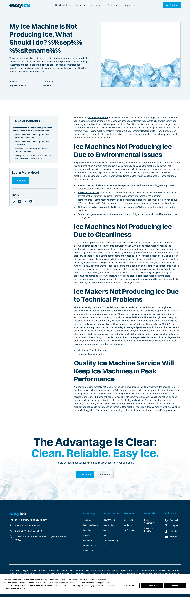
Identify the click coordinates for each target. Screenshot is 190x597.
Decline (152, 585)
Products (112, 5)
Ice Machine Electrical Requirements (96, 185)
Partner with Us (89, 545)
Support (128, 5)
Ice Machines (129, 520)
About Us (87, 520)
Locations (87, 530)
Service (106, 530)
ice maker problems (98, 117)
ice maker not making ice (151, 203)
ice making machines (98, 272)
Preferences (129, 585)
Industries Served (90, 525)
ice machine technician (137, 262)
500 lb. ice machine (157, 327)
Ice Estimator (129, 530)
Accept (175, 585)
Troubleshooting (110, 540)
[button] (63, 5)
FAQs (105, 545)
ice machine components (158, 265)
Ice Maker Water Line (88, 192)
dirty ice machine (92, 134)
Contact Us (88, 550)
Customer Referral (148, 529)
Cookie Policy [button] (75, 586)
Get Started (20, 180)
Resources (88, 540)
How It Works (109, 520)
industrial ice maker (87, 386)
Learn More (105, 474)
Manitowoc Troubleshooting (92, 350)
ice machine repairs (157, 245)
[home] (19, 5)
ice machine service (146, 317)
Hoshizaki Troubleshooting (91, 354)
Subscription (108, 525)
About (79, 5)
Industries (95, 5)
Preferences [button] (21, 588)
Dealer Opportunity (149, 521)
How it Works (61, 5)
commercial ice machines (114, 337)
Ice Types (128, 525)
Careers (86, 535)
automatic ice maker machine (157, 252)
